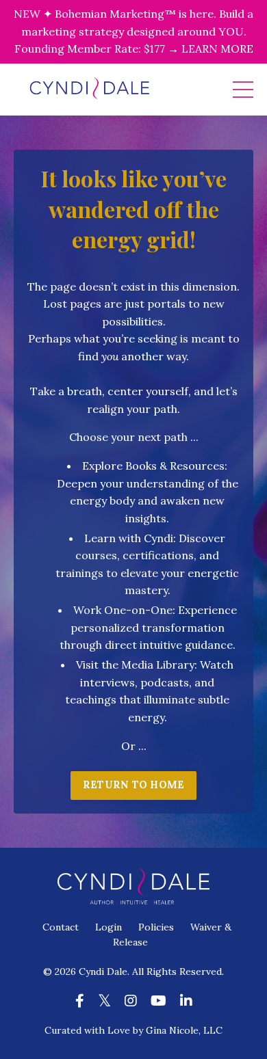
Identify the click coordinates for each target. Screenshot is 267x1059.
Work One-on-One (123, 610)
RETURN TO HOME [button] (134, 785)
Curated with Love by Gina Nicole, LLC (133, 1030)
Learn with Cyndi (128, 538)
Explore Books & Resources (153, 465)
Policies (156, 927)
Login (108, 927)
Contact (60, 927)
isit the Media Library (138, 664)
